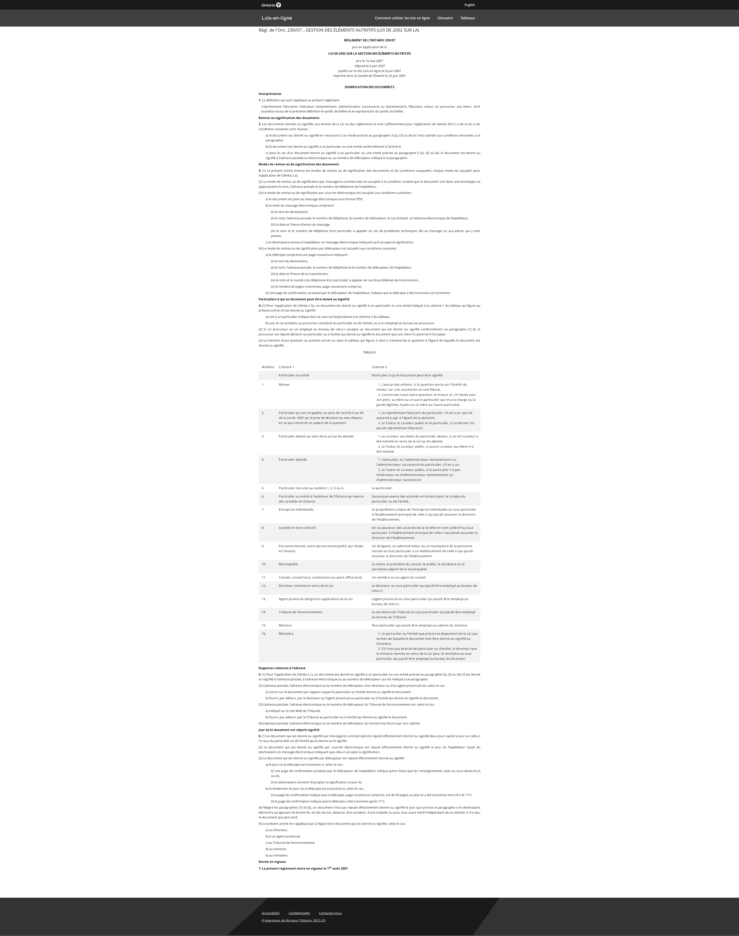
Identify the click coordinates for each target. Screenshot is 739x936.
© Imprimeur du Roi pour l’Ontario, (293, 920)
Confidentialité (299, 913)
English (470, 5)
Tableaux (468, 18)
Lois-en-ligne (277, 18)
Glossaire (445, 18)
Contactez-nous (330, 913)
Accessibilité (270, 913)
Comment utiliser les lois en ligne (402, 18)
